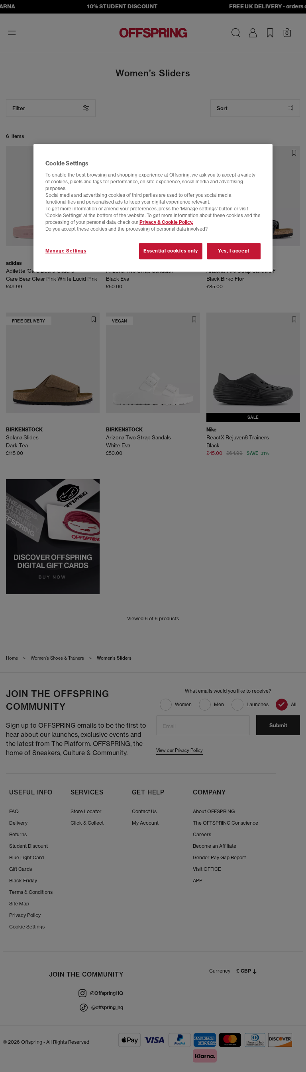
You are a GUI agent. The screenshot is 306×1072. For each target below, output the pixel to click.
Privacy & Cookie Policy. (166, 222)
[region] (153, 208)
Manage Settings (65, 251)
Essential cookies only (170, 251)
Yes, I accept (233, 251)
